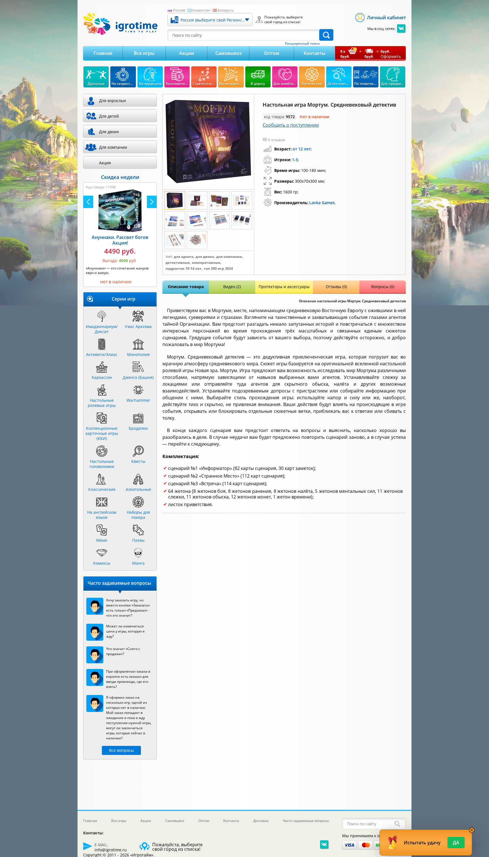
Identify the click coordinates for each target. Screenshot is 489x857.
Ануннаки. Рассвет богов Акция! (120, 240)
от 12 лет (302, 149)
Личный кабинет (386, 17)
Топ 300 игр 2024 (218, 268)
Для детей (109, 116)
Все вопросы (121, 750)
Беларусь (226, 10)
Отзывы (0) (336, 286)
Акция (105, 162)
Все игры (144, 53)
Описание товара (186, 286)
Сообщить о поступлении (291, 125)
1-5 (295, 159)
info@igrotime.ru (111, 849)
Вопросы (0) (382, 286)
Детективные (178, 262)
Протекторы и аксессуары (284, 286)
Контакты (314, 53)
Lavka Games (322, 202)
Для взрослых (112, 100)
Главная (103, 53)
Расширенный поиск (302, 43)
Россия (179, 10)
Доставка (261, 820)
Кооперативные (206, 262)
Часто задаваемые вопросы (306, 820)
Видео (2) (232, 286)
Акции (186, 53)
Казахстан (201, 10)
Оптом (271, 53)
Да (456, 842)
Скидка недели (120, 177)
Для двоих (205, 256)
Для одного (183, 256)
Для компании (229, 256)
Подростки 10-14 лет (183, 268)
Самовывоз (228, 53)
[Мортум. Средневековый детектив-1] (208, 142)
